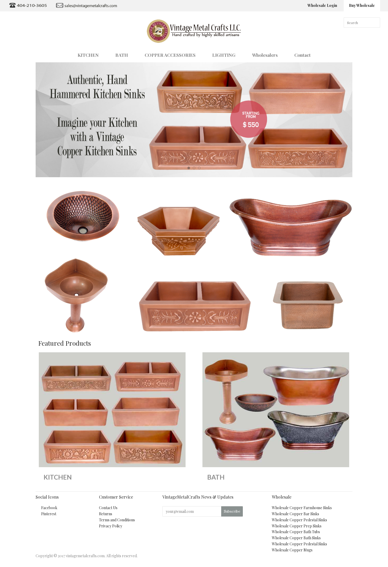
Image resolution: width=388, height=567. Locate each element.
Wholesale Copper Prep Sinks (296, 525)
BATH (121, 55)
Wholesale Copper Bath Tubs (296, 531)
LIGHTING (223, 55)
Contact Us (108, 507)
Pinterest (48, 513)
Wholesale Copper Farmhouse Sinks (302, 507)
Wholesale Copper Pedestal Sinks (299, 519)
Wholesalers (265, 55)
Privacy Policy (110, 525)
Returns (105, 513)
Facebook (49, 507)
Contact (302, 55)
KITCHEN (88, 55)
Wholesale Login (322, 5)
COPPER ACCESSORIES (170, 55)
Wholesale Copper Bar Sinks (295, 513)
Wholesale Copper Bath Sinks (296, 537)
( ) (373, 54)
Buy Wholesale (362, 5)
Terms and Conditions (117, 519)
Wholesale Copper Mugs (292, 549)
